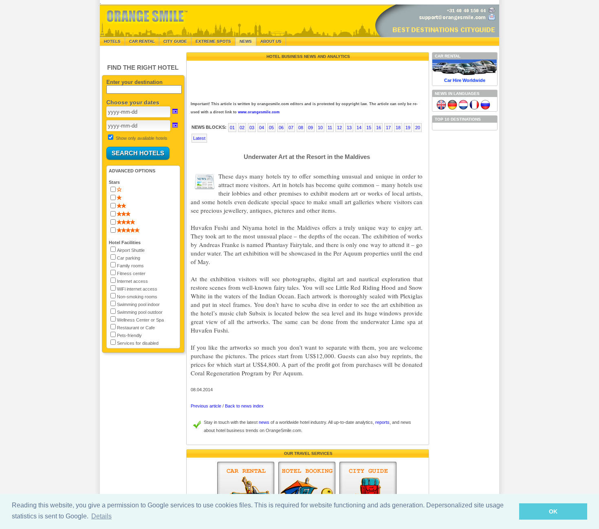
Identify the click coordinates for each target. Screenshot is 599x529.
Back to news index (244, 405)
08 (300, 127)
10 (320, 127)
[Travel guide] (367, 491)
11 (330, 127)
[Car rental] (245, 491)
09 (310, 127)
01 (232, 127)
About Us (271, 41)
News (246, 41)
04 (261, 127)
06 (281, 127)
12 (339, 127)
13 (349, 127)
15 (368, 127)
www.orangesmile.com (259, 112)
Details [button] (101, 516)
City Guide (175, 41)
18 (398, 127)
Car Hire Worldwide (464, 80)
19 (407, 127)
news (264, 422)
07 (290, 127)
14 (359, 127)
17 (388, 127)
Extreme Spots (213, 41)
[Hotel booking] (306, 491)
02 (242, 127)
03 (251, 127)
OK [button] (553, 511)
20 (417, 127)
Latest (199, 138)
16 (378, 127)
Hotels (112, 41)
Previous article (206, 405)
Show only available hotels (141, 138)
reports (382, 422)
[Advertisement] (306, 79)
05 (271, 127)
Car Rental (142, 41)
